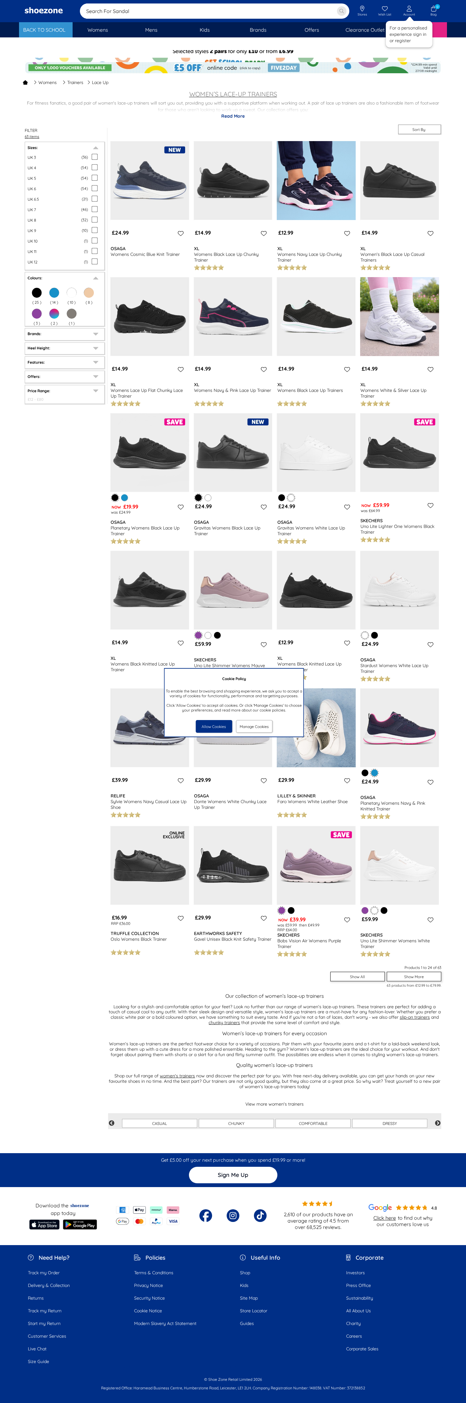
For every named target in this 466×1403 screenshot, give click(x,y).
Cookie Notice (148, 1311)
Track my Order (44, 1273)
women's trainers (177, 1076)
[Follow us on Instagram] (233, 1215)
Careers (354, 1336)
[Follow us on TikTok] (260, 1215)
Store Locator (253, 1311)
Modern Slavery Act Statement (165, 1323)
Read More (233, 116)
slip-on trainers (415, 1017)
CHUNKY (236, 1123)
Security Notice (149, 1298)
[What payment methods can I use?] (147, 1215)
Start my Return (44, 1323)
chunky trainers (224, 1022)
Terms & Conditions (153, 1273)
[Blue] (54, 293)
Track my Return (44, 1311)
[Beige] (89, 293)
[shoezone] (43, 11)
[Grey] (72, 314)
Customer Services (47, 1336)
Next (438, 1123)
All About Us (358, 1311)
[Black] (37, 293)
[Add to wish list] (179, 233)
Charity (353, 1323)
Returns (36, 1298)
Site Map (249, 1298)
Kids (244, 1285)
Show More (414, 976)
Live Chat (37, 1349)
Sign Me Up (233, 1175)
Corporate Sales (362, 1349)
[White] (72, 293)
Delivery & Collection (49, 1285)
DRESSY (390, 1123)
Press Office (358, 1285)
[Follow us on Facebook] (205, 1215)
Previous (111, 1123)
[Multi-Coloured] (54, 314)
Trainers (75, 82)
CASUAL (159, 1123)
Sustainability (359, 1298)
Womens (47, 82)
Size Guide (38, 1361)
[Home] (25, 82)
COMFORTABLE (313, 1123)
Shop (245, 1273)
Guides (247, 1323)
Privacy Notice (148, 1285)
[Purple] (37, 314)
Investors (355, 1273)
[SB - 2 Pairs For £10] (233, 55)
